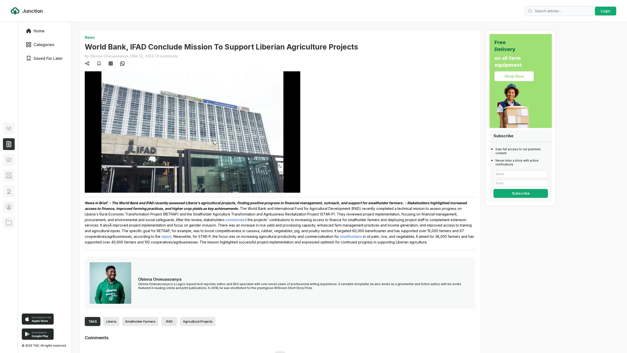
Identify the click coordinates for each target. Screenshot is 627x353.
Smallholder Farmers (140, 321)
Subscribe (521, 193)
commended (236, 220)
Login (605, 11)
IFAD (169, 321)
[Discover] (9, 128)
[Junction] (9, 144)
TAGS (92, 321)
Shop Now (514, 76)
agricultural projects (198, 321)
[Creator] (9, 207)
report (166, 236)
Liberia (111, 321)
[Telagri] (9, 191)
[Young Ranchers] (9, 160)
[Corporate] (9, 222)
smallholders (351, 236)
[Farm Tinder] (9, 175)
